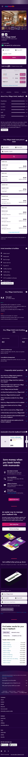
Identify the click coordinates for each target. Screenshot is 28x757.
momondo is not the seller (9, 680)
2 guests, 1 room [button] (7, 53)
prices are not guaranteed (7, 676)
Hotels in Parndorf (7, 660)
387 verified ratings (15, 45)
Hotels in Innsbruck (7, 646)
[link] (14, 499)
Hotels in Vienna (6, 642)
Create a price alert (11, 493)
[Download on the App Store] (13, 745)
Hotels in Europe (12, 691)
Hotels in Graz (6, 648)
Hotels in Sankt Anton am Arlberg (10, 658)
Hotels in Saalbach (14, 692)
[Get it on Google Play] (4, 745)
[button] (2, 6)
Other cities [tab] (6, 632)
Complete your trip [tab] (16, 635)
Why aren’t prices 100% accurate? (11, 685)
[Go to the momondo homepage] (9, 6)
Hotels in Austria (20, 691)
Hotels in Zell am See (7, 656)
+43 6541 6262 (5, 43)
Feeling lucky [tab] (6, 635)
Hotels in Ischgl (6, 652)
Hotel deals (5, 691)
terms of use (19, 612)
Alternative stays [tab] (15, 632)
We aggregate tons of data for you (11, 683)
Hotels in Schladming (7, 654)
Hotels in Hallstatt (7, 650)
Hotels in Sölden (6, 662)
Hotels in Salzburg (7, 644)
